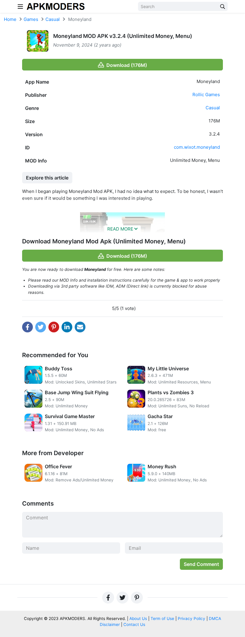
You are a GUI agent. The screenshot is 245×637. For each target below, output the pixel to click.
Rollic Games (206, 94)
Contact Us (134, 624)
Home (10, 19)
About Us (138, 618)
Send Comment (201, 564)
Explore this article (47, 178)
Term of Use (162, 618)
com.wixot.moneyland (197, 147)
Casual (52, 19)
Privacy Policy (191, 618)
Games (31, 19)
